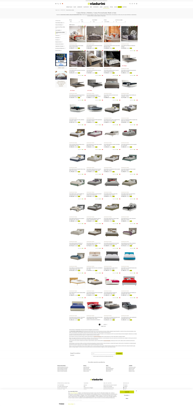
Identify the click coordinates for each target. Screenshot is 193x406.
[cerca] (130, 3)
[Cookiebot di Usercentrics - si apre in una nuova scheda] (61, 404)
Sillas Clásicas (108, 367)
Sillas (107, 365)
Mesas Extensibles (61, 365)
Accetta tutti (127, 391)
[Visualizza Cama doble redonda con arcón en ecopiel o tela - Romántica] (135, 127)
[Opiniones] (60, 3)
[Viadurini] (96, 3)
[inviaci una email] (55, 3)
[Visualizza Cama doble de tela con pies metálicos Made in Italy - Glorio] (83, 275)
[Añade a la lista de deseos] (83, 31)
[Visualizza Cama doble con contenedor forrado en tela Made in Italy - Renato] (135, 251)
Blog (84, 386)
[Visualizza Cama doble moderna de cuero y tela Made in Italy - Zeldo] (100, 251)
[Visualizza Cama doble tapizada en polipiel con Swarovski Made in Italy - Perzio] (118, 275)
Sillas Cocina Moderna (109, 368)
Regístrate (120, 353)
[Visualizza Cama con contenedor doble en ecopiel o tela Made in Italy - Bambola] (135, 102)
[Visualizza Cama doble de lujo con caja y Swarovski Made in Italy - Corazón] (135, 201)
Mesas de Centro (86, 368)
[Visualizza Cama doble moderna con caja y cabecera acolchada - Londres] (83, 102)
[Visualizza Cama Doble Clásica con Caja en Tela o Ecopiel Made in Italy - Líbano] (100, 226)
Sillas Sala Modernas (109, 369)
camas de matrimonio (97, 336)
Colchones (57, 35)
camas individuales (107, 340)
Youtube (125, 387)
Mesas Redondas (86, 367)
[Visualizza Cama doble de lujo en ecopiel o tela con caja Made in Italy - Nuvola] (83, 152)
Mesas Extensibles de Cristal (62, 369)
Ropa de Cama (58, 50)
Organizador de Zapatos (60, 46)
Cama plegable (58, 30)
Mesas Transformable (87, 369)
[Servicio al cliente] (58, 3)
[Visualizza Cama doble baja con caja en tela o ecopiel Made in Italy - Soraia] (100, 127)
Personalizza (126, 395)
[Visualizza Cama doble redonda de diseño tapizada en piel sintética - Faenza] (100, 102)
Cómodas (57, 39)
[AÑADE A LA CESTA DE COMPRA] (83, 28)
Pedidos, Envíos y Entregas (107, 386)
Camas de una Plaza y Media (60, 27)
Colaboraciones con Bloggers (88, 387)
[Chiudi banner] (136, 390)
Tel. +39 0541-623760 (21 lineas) (62, 386)
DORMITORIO (58, 20)
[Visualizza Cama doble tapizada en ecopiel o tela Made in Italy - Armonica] (118, 127)
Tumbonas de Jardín (132, 367)
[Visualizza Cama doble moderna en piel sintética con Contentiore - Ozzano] (135, 78)
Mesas (84, 365)
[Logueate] (132, 3)
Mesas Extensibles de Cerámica (62, 367)
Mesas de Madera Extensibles (62, 368)
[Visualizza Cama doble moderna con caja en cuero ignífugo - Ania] (118, 78)
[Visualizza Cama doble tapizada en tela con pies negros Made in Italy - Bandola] (100, 275)
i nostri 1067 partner (74, 392)
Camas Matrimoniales (59, 22)
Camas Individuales (59, 24)
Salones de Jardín (132, 368)
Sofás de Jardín (131, 369)
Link (112, 356)
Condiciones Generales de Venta (108, 387)
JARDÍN (130, 365)
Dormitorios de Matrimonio (60, 48)
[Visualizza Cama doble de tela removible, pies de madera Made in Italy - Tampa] (118, 251)
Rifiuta (127, 398)
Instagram (125, 386)
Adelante (105, 324)
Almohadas (57, 37)
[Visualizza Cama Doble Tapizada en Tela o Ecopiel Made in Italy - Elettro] (135, 152)
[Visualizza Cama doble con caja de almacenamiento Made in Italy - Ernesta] (135, 53)
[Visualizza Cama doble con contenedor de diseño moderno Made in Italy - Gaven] (83, 251)
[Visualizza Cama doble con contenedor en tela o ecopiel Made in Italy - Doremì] (118, 152)
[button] (74, 22)
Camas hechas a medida (60, 33)
